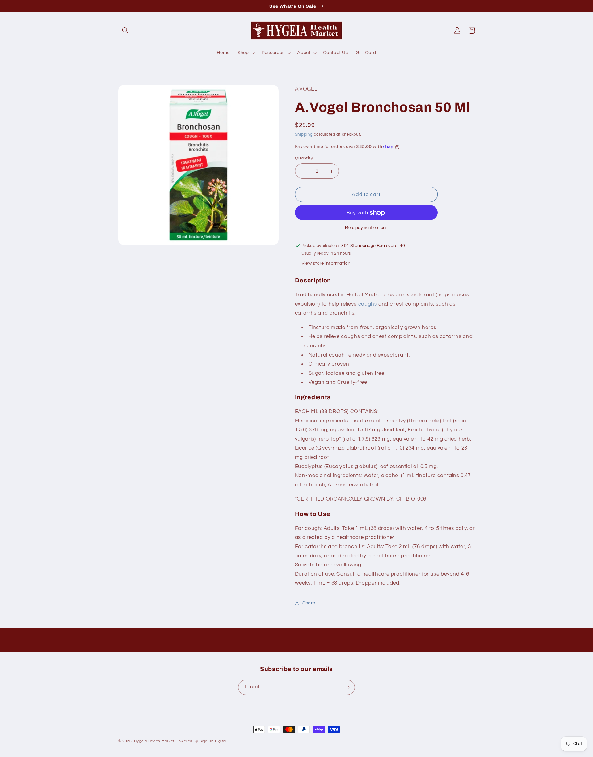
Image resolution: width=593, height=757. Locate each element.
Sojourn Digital (213, 741)
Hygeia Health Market (154, 741)
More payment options (366, 228)
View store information (326, 263)
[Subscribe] (347, 687)
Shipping (304, 135)
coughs (367, 304)
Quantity (304, 158)
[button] (125, 30)
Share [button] (308, 603)
